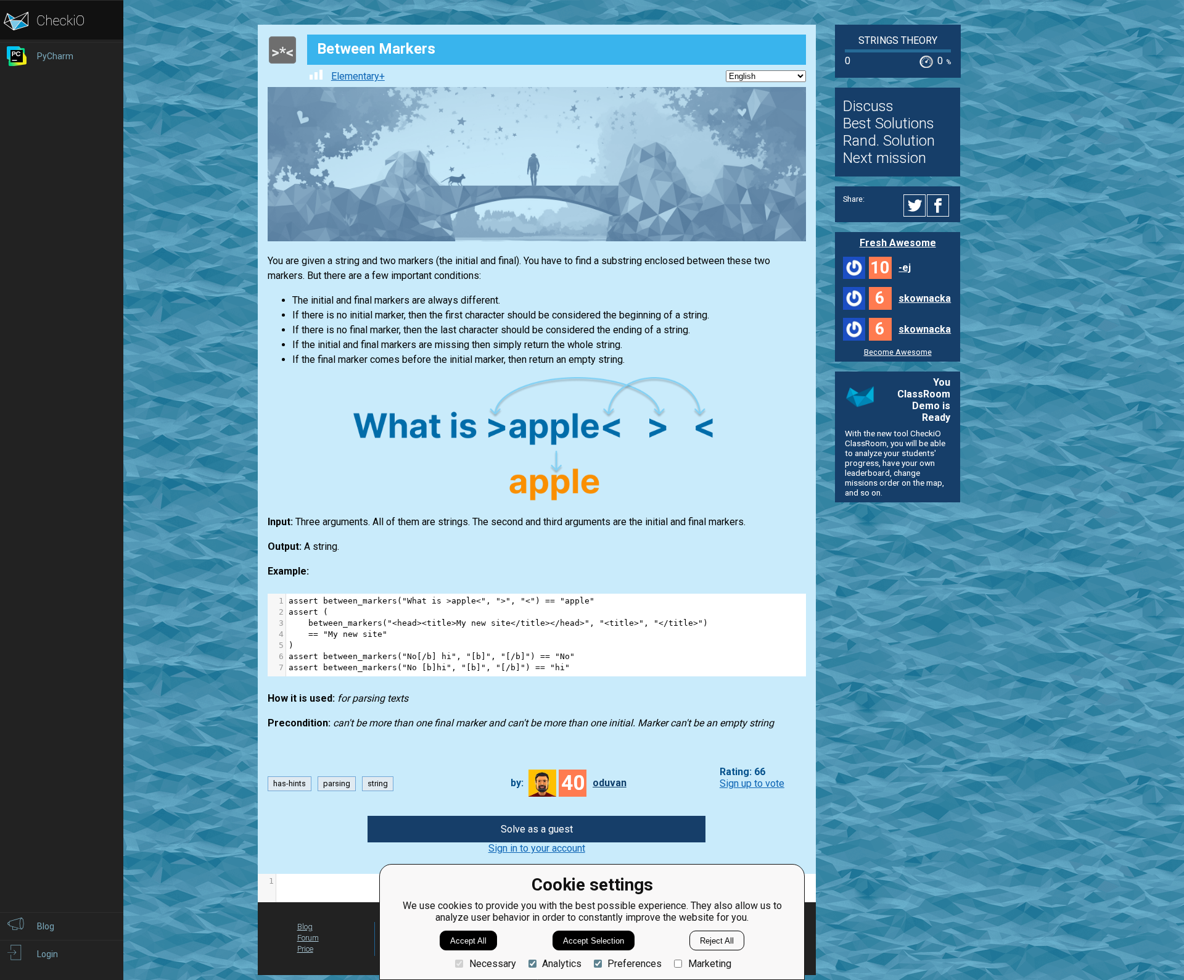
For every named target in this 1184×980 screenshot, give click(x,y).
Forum (308, 937)
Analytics (562, 964)
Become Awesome (898, 352)
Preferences (634, 964)
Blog (305, 926)
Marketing (709, 964)
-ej (904, 267)
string (378, 783)
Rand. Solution (889, 140)
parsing (336, 783)
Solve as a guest (537, 829)
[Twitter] (915, 205)
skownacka (924, 298)
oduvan (610, 783)
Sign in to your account (536, 848)
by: (517, 783)
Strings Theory (897, 40)
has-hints (289, 783)
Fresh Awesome (898, 243)
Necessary (492, 964)
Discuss (868, 106)
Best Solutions (888, 123)
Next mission (884, 158)
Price (305, 948)
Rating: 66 (742, 772)
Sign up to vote (752, 783)
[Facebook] (940, 205)
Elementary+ (358, 76)
